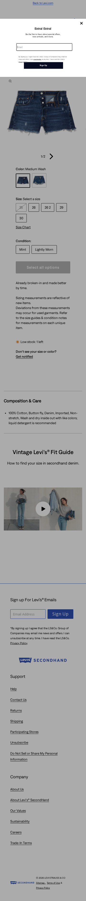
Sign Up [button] (43, 65)
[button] (81, 23)
